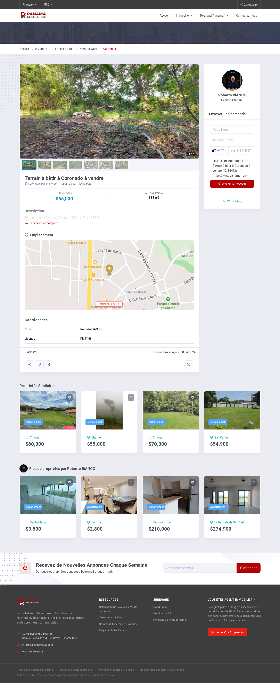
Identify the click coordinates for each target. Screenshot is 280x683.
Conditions (160, 607)
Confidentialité (162, 613)
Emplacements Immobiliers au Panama (162, 669)
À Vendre (41, 48)
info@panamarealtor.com (37, 644)
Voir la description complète (41, 223)
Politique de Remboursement (170, 619)
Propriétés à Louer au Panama (76, 669)
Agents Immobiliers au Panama (116, 669)
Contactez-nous (246, 15)
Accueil (164, 15)
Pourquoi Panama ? (213, 15)
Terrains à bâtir (63, 48)
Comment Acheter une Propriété (118, 624)
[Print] (48, 364)
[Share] (30, 364)
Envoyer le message (234, 183)
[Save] (39, 364)
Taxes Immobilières (110, 617)
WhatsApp (234, 201)
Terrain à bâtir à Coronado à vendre (64, 178)
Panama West (88, 48)
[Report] (188, 364)
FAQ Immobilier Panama (113, 630)
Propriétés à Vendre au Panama (35, 669)
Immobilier (183, 15)
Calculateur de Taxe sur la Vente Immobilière (118, 609)
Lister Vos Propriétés (230, 632)
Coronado (109, 48)
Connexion (251, 4)
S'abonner (248, 568)
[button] (33, 111)
